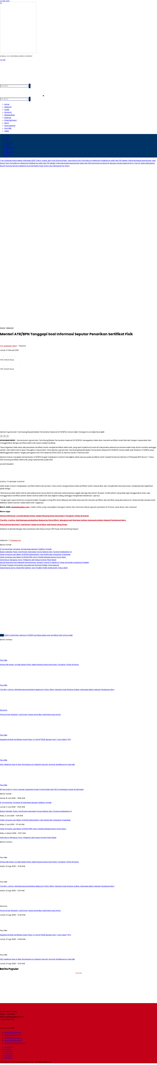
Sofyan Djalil (67, 635)
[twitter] (6, 83)
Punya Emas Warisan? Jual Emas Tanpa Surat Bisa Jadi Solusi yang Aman (33, 524)
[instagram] (10, 83)
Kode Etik (7, 1049)
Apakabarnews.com (12, 1032)
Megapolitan (9, 115)
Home (6, 104)
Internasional (9, 125)
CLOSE (3, 60)
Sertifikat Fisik (56, 635)
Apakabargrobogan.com (14, 1043)
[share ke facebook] (2, 356)
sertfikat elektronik (42, 635)
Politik (6, 109)
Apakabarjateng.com (13, 1038)
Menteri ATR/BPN (26, 635)
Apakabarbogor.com (13, 1040)
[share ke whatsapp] (10, 356)
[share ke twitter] (6, 356)
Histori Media (8, 1047)
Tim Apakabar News (8, 346)
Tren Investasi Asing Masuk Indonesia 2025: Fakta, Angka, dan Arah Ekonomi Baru (33, 160)
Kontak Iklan (8, 1056)
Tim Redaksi (8, 1051)
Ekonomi (7, 112)
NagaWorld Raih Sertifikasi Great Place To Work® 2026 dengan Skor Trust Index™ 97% (35, 935)
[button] (1, 436)
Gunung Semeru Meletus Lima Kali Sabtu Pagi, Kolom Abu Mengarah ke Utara (37, 166)
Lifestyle (7, 117)
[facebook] (2, 83)
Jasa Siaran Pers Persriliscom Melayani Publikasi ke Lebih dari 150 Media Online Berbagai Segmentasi (109, 160)
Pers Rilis (7, 128)
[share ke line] (17, 356)
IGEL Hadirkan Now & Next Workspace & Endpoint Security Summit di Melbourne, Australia (37, 959)
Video (6, 131)
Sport (6, 123)
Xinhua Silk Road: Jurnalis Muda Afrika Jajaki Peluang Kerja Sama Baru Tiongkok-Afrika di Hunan (44, 516)
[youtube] (14, 83)
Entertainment (10, 120)
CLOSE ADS (5, 1)
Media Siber (8, 1054)
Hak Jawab (8, 1058)
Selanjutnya (16, 540)
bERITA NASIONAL (11, 635)
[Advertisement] (39, 65)
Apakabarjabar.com (20, 507)
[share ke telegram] (13, 356)
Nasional (7, 107)
